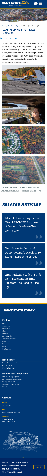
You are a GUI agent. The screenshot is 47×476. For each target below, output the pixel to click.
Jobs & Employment (9, 338)
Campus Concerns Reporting (12, 379)
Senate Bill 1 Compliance (10, 384)
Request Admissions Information (13, 362)
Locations (5, 343)
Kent (3, 26)
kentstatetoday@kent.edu (11, 412)
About (4, 323)
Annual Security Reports (10, 376)
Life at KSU (5, 341)
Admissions (6, 328)
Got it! (39, 467)
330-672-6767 (7, 405)
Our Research (7, 349)
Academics (6, 326)
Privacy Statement (8, 381)
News (4, 346)
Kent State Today (15, 3)
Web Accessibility (8, 386)
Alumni (4, 331)
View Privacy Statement (12, 471)
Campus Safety (7, 336)
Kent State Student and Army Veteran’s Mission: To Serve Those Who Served (23, 252)
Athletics (5, 333)
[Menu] (40, 3)
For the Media (7, 365)
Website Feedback (8, 368)
